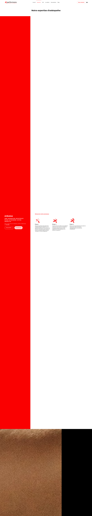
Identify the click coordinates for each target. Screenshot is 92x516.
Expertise (39, 2)
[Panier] (86, 2)
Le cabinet (47, 2)
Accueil (34, 2)
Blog (58, 2)
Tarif (43, 2)
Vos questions (53, 2)
